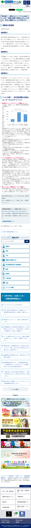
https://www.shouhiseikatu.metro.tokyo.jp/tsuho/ (14, 211)
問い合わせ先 (19, 520)
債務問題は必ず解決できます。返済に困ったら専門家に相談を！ (16, 356)
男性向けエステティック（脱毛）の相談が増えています (16, 320)
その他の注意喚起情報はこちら (10, 231)
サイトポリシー (5, 520)
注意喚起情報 (5, 507)
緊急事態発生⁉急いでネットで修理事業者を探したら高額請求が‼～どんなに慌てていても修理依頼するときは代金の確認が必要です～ (16, 364)
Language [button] (24, 3)
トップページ (4, 475)
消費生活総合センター (8, 496)
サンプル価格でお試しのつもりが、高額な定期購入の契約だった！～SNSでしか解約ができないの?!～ (16, 338)
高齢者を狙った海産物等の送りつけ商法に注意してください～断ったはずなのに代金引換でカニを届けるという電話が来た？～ (16, 347)
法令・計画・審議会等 (8, 491)
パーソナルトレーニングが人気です (13, 304)
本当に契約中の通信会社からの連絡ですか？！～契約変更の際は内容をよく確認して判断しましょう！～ (16, 312)
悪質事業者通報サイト (8, 221)
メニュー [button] (28, 3)
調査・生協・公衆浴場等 (23, 491)
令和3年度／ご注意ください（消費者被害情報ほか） (14, 297)
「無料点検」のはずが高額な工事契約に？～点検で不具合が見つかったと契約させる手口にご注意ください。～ (16, 374)
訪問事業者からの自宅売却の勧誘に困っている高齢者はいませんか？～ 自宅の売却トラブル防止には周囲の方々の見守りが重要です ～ (16, 329)
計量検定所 (20, 496)
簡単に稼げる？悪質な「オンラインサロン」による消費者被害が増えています (16, 382)
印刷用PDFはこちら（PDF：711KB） (13, 226)
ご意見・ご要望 (5, 522)
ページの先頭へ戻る (25, 486)
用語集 (17, 522)
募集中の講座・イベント (23, 507)
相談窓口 (11, 475)
